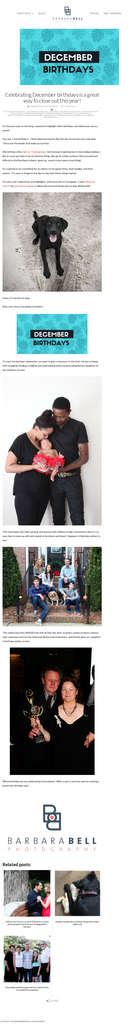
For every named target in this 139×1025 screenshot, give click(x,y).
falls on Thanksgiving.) (35, 151)
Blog (42, 13)
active (6, 111)
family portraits (25, 113)
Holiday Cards (53, 113)
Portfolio (25, 13)
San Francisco (51, 117)
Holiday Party (68, 113)
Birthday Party (17, 111)
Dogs (13, 113)
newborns (31, 115)
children (53, 111)
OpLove (94, 13)
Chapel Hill (43, 111)
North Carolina (45, 115)
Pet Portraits (61, 115)
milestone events (16, 115)
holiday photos (83, 113)
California (31, 111)
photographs (75, 115)
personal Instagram (24, 185)
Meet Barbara (112, 13)
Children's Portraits (69, 111)
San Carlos (88, 115)
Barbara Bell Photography (44, 106)
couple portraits (89, 111)
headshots (39, 113)
